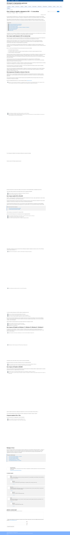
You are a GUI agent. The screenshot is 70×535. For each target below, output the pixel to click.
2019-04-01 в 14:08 (17, 492)
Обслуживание (45, 6)
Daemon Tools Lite (29, 80)
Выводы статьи (11, 30)
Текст (61, 6)
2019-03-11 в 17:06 (17, 481)
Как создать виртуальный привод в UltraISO (15, 208)
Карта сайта (17, 0)
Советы (58, 6)
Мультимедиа (34, 6)
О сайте (12, 0)
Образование (40, 6)
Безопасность (17, 6)
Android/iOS (8, 6)
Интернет (29, 6)
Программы (50, 6)
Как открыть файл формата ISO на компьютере (15, 24)
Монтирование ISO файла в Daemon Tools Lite (15, 25)
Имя (27, 521)
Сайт (26, 524)
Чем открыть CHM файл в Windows (13, 458)
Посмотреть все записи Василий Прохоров (16, 470)
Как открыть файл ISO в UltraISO (13, 26)
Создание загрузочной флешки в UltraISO (14, 209)
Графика (26, 6)
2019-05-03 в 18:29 (17, 503)
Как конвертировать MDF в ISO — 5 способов (15, 460)
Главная (8, 0)
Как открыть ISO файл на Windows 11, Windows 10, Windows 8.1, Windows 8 (19, 27)
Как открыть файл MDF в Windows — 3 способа (15, 456)
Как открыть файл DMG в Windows (13, 457)
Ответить (12, 479)
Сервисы (54, 6)
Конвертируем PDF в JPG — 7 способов (14, 459)
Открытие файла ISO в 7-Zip (13, 29)
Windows (13, 6)
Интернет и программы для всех (17, 3)
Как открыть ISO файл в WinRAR (13, 28)
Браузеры (22, 6)
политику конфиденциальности (13, 520)
